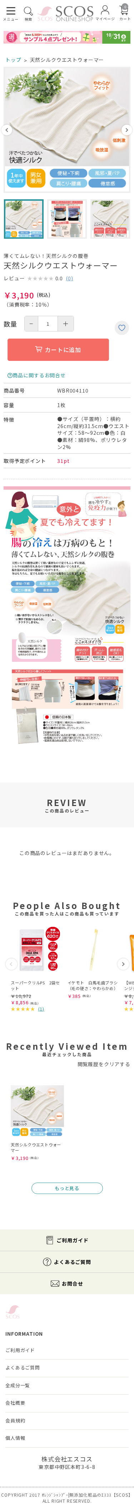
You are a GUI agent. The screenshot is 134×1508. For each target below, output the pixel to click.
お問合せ (72, 1283)
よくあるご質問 (72, 1261)
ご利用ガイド (72, 1240)
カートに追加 (63, 349)
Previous (6, 130)
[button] (11, 964)
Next (126, 130)
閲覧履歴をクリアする (104, 1064)
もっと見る (67, 1188)
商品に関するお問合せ (39, 375)
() (69, 278)
